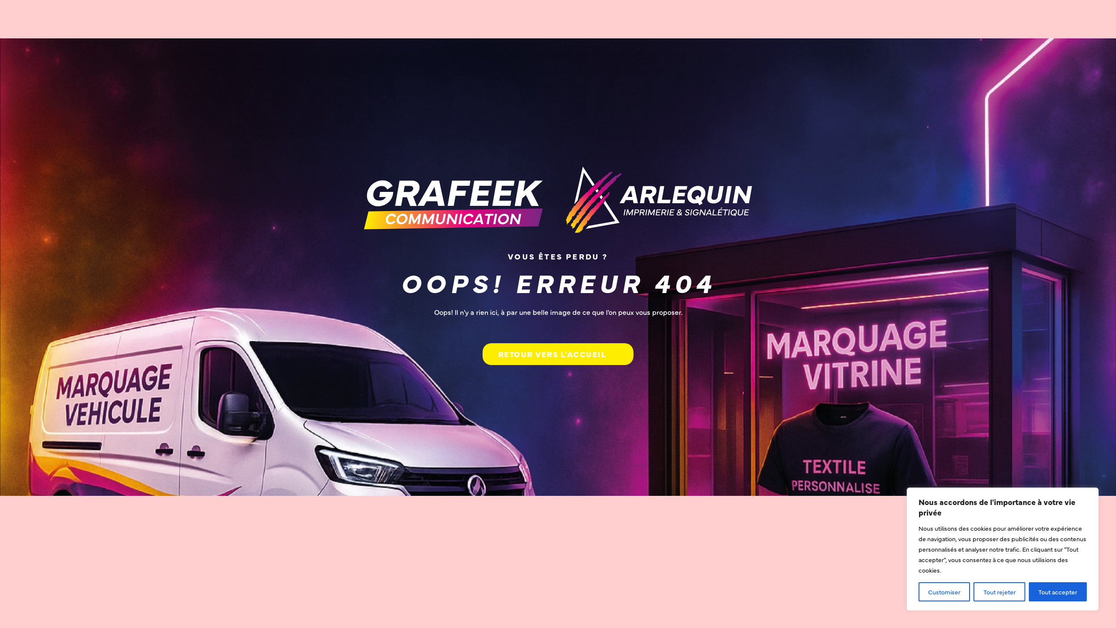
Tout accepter (1057, 591)
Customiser (944, 591)
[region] (1003, 549)
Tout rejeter (999, 591)
